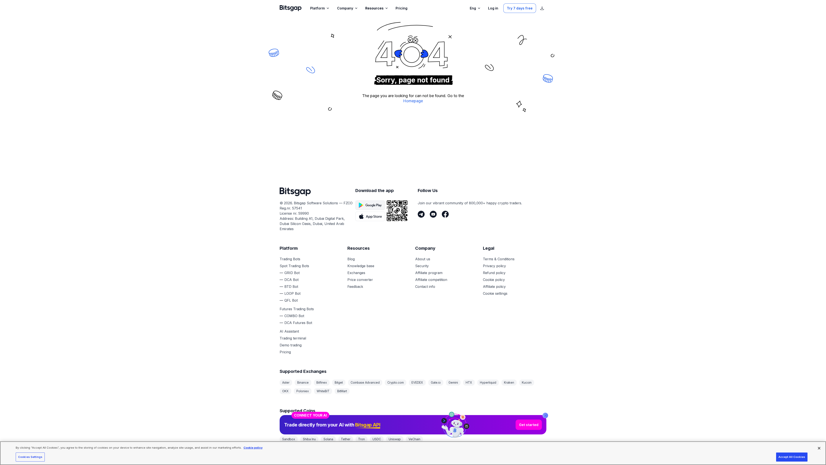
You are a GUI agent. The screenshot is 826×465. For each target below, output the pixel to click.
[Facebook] (445, 214)
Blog (351, 259)
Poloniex (302, 391)
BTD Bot (291, 286)
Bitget (339, 382)
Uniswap (395, 439)
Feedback (355, 286)
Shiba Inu (309, 439)
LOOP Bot (292, 293)
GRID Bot (292, 273)
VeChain (414, 439)
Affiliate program (428, 273)
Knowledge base (360, 266)
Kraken (509, 382)
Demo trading (291, 345)
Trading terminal (293, 338)
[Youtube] (433, 214)
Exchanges (356, 273)
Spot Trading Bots (294, 266)
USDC (377, 439)
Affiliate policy (494, 286)
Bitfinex (321, 382)
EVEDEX (417, 382)
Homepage (413, 101)
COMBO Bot (294, 316)
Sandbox (288, 439)
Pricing (285, 352)
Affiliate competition (431, 279)
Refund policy (494, 273)
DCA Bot (291, 279)
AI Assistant (289, 331)
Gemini (453, 382)
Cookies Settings (30, 457)
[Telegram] (421, 214)
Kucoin (527, 382)
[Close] (545, 415)
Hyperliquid (488, 382)
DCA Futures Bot (298, 323)
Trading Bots (290, 259)
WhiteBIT (323, 391)
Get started (528, 425)
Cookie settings (495, 293)
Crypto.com (395, 382)
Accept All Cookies (791, 457)
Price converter (360, 279)
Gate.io (436, 382)
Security (422, 266)
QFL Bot (291, 300)
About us (422, 259)
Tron (361, 439)
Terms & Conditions (499, 259)
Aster (286, 382)
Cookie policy (494, 279)
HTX (469, 382)
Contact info (425, 286)
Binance (303, 382)
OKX (285, 391)
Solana (328, 439)
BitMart (342, 391)
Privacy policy (494, 266)
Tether (345, 439)
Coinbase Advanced (365, 382)
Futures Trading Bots (297, 309)
